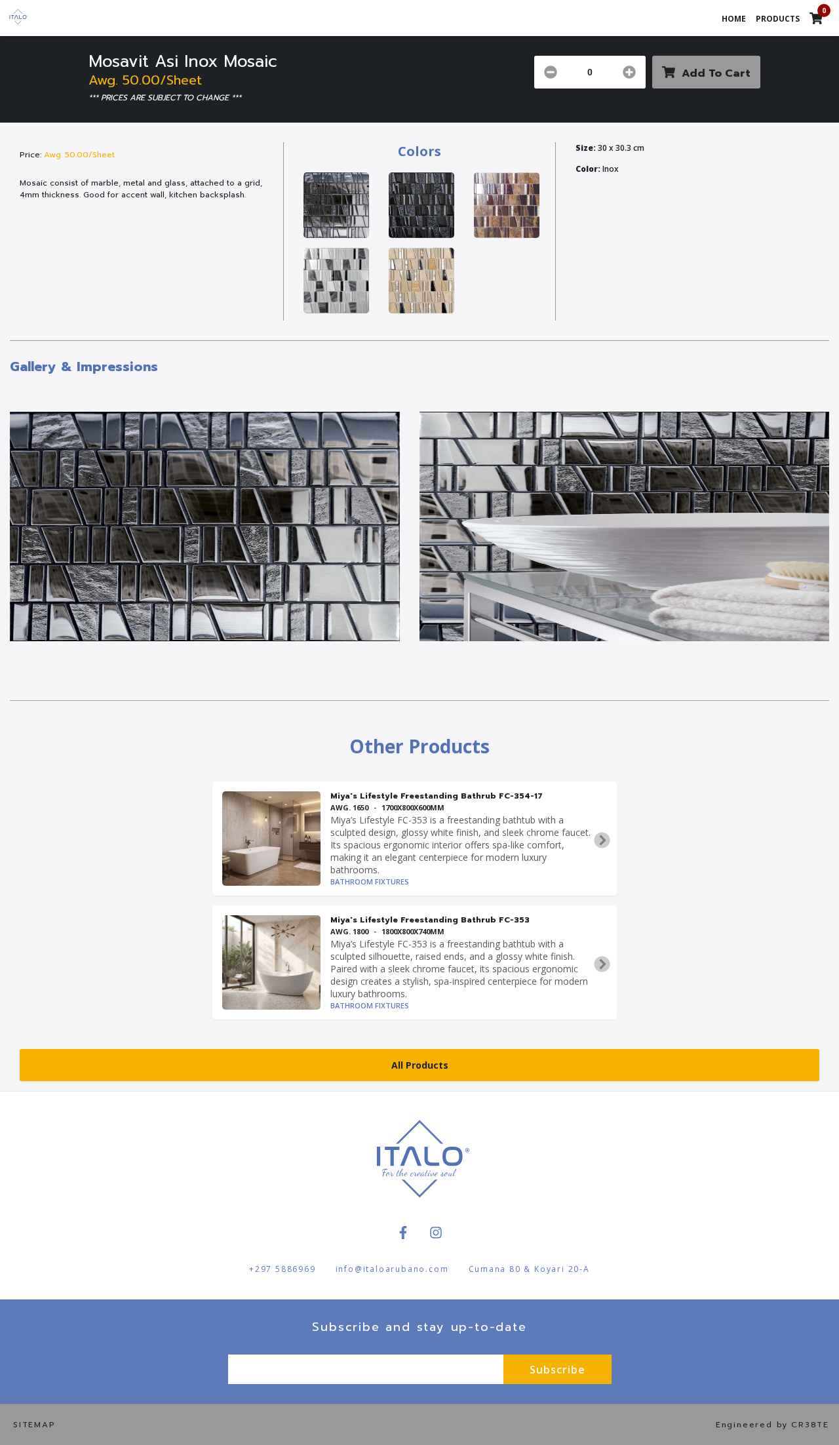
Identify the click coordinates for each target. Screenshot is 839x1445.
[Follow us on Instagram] (436, 1232)
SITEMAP (34, 1425)
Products (778, 18)
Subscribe (557, 1369)
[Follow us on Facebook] (403, 1232)
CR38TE (810, 1425)
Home (734, 18)
